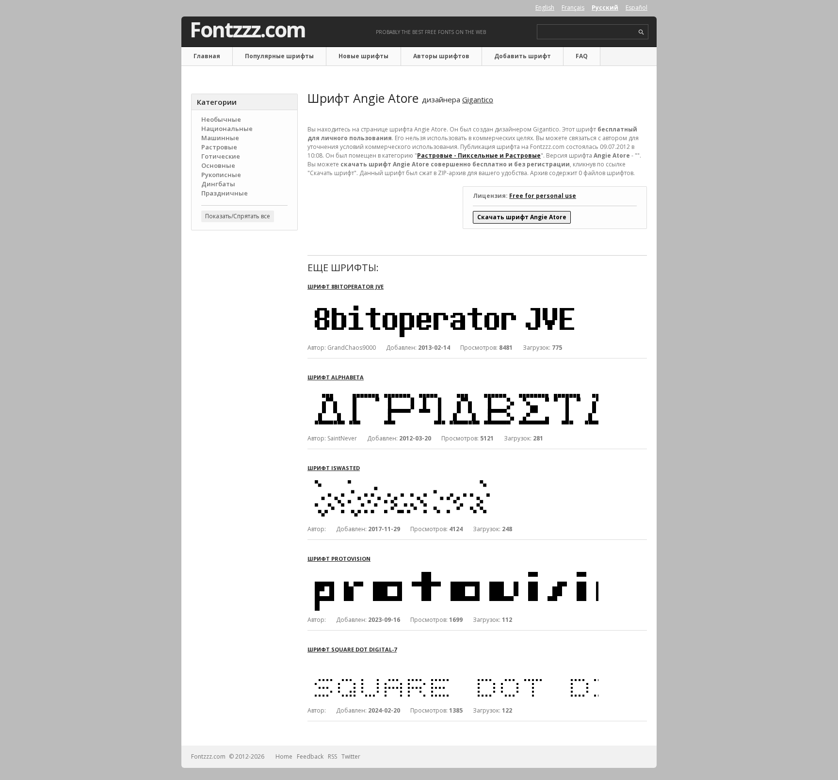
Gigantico (477, 99)
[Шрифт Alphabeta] (452, 390)
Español (636, 7)
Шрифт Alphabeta (335, 377)
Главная (206, 56)
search (641, 32)
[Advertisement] (244, 393)
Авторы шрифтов (441, 56)
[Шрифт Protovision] (452, 571)
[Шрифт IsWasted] (452, 480)
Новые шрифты (363, 56)
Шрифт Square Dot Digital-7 (352, 649)
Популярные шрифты (279, 56)
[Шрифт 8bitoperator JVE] (452, 299)
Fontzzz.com (248, 29)
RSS (332, 756)
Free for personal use (542, 196)
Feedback (310, 756)
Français (573, 7)
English (544, 7)
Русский (605, 7)
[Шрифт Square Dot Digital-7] (452, 662)
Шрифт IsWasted (333, 467)
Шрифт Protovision (339, 558)
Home (283, 756)
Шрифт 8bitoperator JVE (345, 286)
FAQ (582, 56)
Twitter (350, 756)
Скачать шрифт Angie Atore (521, 217)
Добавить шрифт (522, 56)
